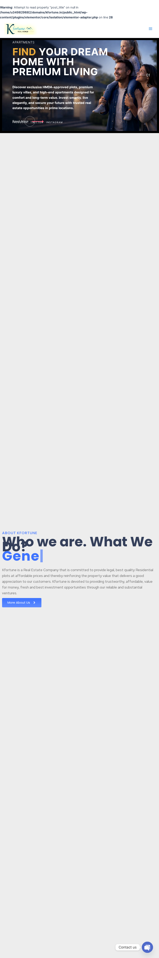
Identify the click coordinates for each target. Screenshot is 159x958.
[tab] (148, 75)
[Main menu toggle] (150, 28)
